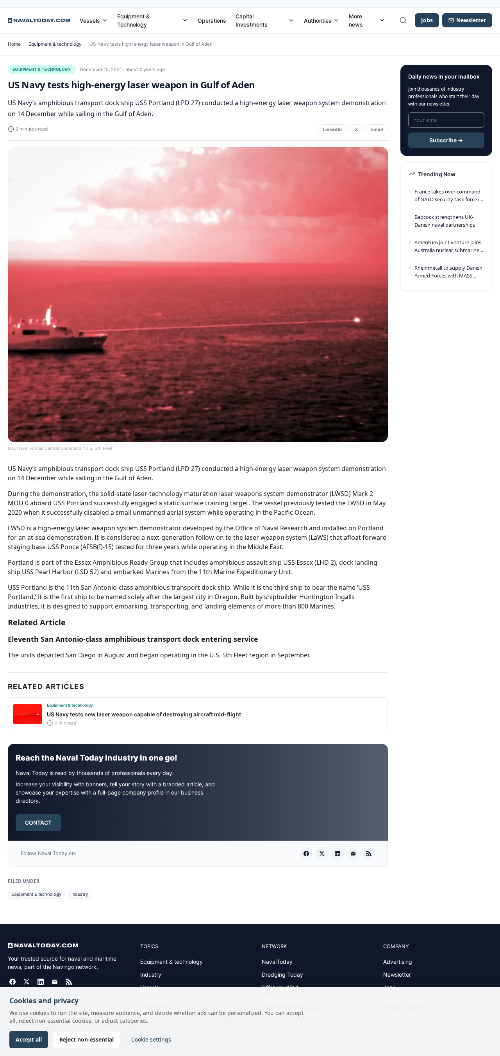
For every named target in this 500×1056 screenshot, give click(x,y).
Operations (212, 20)
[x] (322, 853)
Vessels (90, 20)
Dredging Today (282, 974)
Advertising (397, 961)
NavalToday (277, 961)
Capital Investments (252, 20)
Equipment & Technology (133, 20)
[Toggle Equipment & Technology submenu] (185, 20)
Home (14, 44)
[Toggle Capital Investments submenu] (291, 20)
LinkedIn (332, 129)
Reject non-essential (86, 1039)
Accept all (29, 1039)
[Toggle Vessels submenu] (105, 20)
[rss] (368, 853)
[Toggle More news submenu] (382, 20)
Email (377, 129)
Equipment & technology (55, 44)
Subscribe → (446, 140)
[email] (353, 853)
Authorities (318, 20)
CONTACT (38, 822)
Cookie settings (151, 1039)
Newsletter (397, 974)
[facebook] (306, 853)
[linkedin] (337, 853)
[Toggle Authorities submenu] (336, 20)
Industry (79, 894)
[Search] (403, 20)
